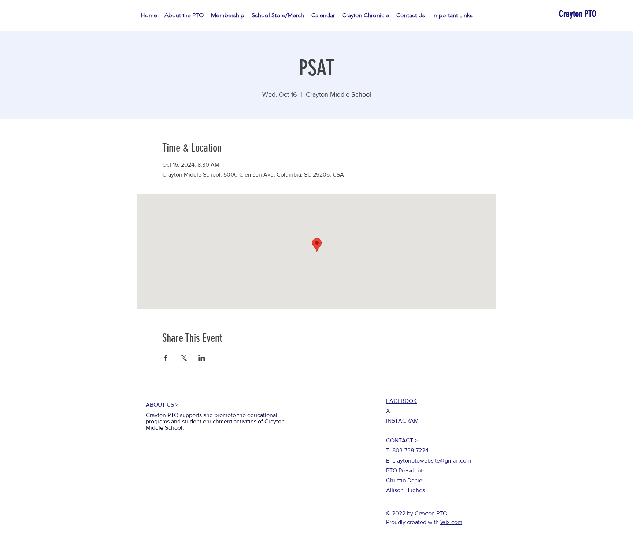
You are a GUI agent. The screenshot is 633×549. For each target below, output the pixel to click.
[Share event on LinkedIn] (201, 358)
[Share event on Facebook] (165, 358)
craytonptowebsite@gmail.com (431, 460)
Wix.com (451, 522)
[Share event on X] (183, 358)
